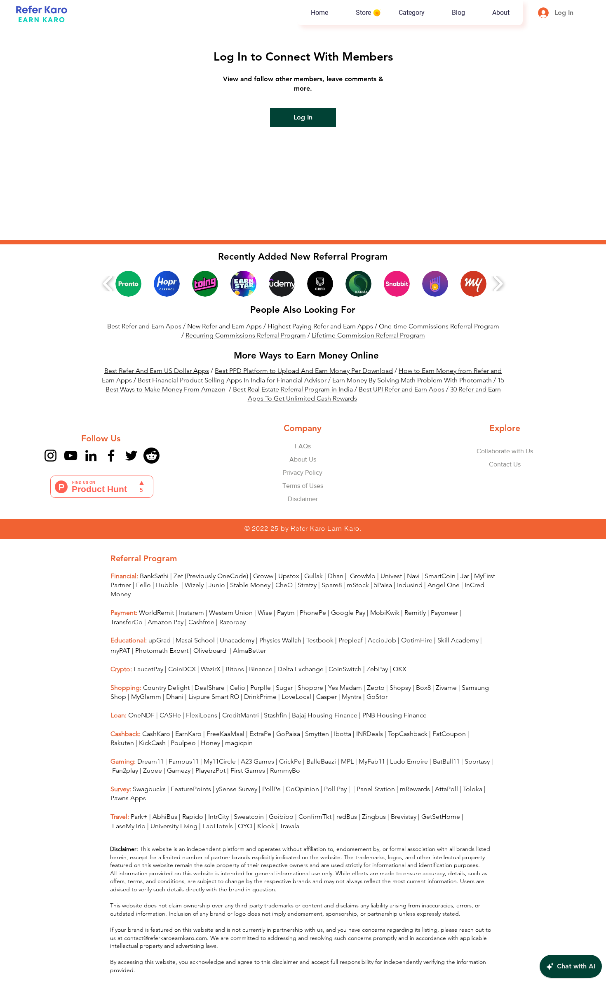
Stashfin (275, 715)
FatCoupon (449, 734)
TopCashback (407, 734)
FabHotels (217, 826)
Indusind (410, 585)
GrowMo (363, 576)
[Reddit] (151, 456)
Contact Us (505, 464)
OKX (399, 669)
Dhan (335, 576)
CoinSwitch (345, 669)
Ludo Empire (409, 761)
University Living (173, 826)
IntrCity (218, 816)
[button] (411, 12)
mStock (358, 585)
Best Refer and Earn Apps (144, 326)
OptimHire (416, 640)
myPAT (120, 650)
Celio (237, 687)
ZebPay (377, 669)
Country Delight (166, 687)
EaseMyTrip (129, 826)
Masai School (195, 640)
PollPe (271, 789)
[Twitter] (131, 456)
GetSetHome (440, 816)
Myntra (352, 697)
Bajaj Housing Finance (324, 715)
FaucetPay (148, 669)
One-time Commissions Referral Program (439, 326)
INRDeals (369, 734)
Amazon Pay (165, 622)
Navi (413, 576)
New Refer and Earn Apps (224, 326)
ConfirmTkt (314, 816)
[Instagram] (50, 456)
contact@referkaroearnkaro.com (165, 938)
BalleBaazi (321, 761)
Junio (217, 585)
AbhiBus (165, 816)
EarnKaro (188, 734)
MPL (348, 761)
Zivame (446, 687)
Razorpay (232, 622)
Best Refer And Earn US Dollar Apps (156, 371)
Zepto (376, 687)
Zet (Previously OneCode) (211, 576)
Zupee (152, 770)
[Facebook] (111, 456)
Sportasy (477, 761)
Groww (263, 576)
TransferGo (126, 622)
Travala (289, 826)
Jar (464, 576)
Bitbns (234, 669)
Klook (266, 826)
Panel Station (376, 789)
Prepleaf (350, 640)
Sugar (284, 687)
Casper (326, 697)
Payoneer (444, 612)
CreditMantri (240, 715)
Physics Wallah (280, 640)
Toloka (472, 789)
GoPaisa (288, 734)
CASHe (170, 715)
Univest (391, 576)
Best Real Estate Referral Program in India (293, 389)
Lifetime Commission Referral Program (368, 335)
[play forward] (498, 283)
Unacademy (237, 640)
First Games (247, 770)
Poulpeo (183, 743)
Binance (260, 669)
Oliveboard (210, 650)
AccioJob (382, 640)
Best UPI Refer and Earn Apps (401, 389)
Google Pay (348, 612)
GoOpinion (302, 789)
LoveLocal (296, 697)
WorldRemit (156, 612)
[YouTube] (71, 456)
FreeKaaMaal (225, 734)
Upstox (288, 576)
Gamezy (178, 770)
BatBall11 (446, 761)
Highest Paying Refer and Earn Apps (320, 326)
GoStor (377, 697)
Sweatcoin (249, 816)
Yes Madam (345, 687)
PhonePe (313, 612)
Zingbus (374, 816)
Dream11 (150, 761)
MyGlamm (146, 697)
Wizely (194, 585)
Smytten (317, 734)
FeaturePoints (191, 789)
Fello (143, 585)
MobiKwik (384, 612)
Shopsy (400, 687)
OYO (245, 826)
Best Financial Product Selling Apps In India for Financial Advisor (232, 380)
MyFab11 (372, 761)
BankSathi (154, 576)
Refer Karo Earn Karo (325, 528)
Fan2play (125, 770)
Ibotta (342, 734)
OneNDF (141, 715)
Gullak (313, 576)
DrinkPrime (260, 697)
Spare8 (332, 585)
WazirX (211, 669)
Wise (265, 612)
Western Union (231, 612)
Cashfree (201, 622)
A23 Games (257, 761)
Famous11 (184, 761)
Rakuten (122, 743)
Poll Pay (335, 789)
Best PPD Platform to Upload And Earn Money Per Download (304, 371)
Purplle (260, 687)
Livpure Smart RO (213, 697)
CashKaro (156, 734)
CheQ (284, 585)
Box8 (423, 687)
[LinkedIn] (91, 456)
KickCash (153, 743)
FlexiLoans (201, 715)
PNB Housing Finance (394, 715)
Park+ (139, 816)
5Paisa (383, 585)
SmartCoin (440, 576)
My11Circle (220, 761)
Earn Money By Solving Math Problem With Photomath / (415, 380)
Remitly (415, 612)
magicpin (239, 743)
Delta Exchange (300, 669)
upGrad (159, 640)
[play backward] (108, 283)
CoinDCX (182, 669)
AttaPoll (446, 789)
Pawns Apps (128, 798)
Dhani (174, 697)
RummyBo (285, 770)
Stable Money (250, 585)
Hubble (168, 585)
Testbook (320, 640)
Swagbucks (149, 789)
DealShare (210, 687)
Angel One (443, 585)
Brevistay (403, 816)
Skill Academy (458, 640)
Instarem (191, 612)
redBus (346, 816)
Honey (210, 743)
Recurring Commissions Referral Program (246, 335)
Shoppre (310, 687)
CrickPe (290, 761)
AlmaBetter (249, 650)
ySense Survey (236, 789)
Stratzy (307, 585)
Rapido (192, 816)
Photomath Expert (161, 650)
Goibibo (281, 816)
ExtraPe (260, 734)
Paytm (286, 612)
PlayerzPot (210, 770)
